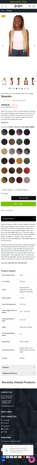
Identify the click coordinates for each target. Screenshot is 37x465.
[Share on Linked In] (22, 88)
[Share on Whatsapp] (25, 88)
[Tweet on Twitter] (16, 88)
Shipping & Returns (10, 373)
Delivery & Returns (22, 190)
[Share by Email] (28, 88)
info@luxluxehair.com (7, 406)
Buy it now (18, 204)
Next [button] (34, 45)
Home (2, 10)
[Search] (6, 6)
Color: (17, 127)
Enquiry (5, 193)
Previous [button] (2, 45)
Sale (3, 16)
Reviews (6, 367)
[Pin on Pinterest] (19, 88)
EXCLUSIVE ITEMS (18, 2)
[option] (18, 36)
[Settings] (30, 6)
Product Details (8, 218)
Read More (4, 122)
